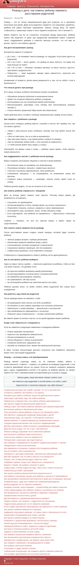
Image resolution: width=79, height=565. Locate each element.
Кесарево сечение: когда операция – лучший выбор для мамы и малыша (35, 487)
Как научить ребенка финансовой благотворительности (28, 473)
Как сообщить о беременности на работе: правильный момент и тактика (35, 443)
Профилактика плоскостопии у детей (20, 496)
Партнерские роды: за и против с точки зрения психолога (28, 418)
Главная (11, 6)
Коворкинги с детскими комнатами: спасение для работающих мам (33, 454)
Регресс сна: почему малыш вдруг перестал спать (25, 459)
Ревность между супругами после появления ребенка (27, 432)
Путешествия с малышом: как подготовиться (23, 440)
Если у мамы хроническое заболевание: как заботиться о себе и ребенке (35, 507)
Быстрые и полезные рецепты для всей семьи (24, 529)
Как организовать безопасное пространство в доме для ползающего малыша (37, 479)
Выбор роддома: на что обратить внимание (22, 484)
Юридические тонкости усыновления (20, 446)
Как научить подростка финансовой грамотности (25, 404)
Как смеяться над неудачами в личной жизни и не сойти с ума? (39, 381)
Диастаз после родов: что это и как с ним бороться (26, 429)
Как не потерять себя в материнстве (19, 451)
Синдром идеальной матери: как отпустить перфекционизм (29, 423)
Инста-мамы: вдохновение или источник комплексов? (27, 554)
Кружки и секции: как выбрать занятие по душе (24, 465)
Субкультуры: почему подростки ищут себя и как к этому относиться (33, 468)
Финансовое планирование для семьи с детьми (24, 515)
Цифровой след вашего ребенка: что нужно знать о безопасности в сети (35, 512)
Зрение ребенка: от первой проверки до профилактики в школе (31, 421)
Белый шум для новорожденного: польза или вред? (26, 523)
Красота (21, 6)
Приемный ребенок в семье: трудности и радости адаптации (30, 526)
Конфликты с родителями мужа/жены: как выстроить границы (30, 521)
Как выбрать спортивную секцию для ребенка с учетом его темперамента (35, 476)
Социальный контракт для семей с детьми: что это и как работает (32, 390)
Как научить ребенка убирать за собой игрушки (24, 518)
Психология (33, 6)
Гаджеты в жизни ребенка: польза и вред (21, 532)
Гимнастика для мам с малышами (18, 471)
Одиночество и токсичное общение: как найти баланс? (39, 385)
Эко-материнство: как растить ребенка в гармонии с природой (31, 493)
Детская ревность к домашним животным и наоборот (26, 498)
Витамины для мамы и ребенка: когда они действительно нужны (32, 395)
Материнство (47, 6)
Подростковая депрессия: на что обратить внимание (26, 504)
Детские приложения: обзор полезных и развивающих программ (32, 426)
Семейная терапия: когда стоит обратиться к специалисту (29, 462)
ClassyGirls (23, 559)
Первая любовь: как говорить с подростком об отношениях (29, 501)
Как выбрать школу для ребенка (18, 546)
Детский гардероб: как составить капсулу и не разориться (29, 457)
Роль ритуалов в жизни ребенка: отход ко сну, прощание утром (31, 412)
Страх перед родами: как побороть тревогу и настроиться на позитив (34, 490)
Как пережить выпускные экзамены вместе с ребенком (27, 534)
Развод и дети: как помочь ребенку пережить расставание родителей (34, 407)
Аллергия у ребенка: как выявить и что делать (24, 393)
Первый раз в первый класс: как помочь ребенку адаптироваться (32, 401)
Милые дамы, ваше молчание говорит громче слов (40, 377)
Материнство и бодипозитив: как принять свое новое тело (29, 540)
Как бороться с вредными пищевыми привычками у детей (29, 415)
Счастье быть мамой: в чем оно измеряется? (23, 437)
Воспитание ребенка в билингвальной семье (23, 409)
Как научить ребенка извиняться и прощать (22, 509)
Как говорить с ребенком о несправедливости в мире (27, 543)
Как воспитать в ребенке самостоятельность (23, 434)
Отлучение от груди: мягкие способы (20, 548)
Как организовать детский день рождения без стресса (27, 537)
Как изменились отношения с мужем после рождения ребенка (30, 448)
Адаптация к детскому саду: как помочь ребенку (24, 398)
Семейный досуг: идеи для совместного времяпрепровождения (31, 482)
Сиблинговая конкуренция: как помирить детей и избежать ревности (33, 551)
